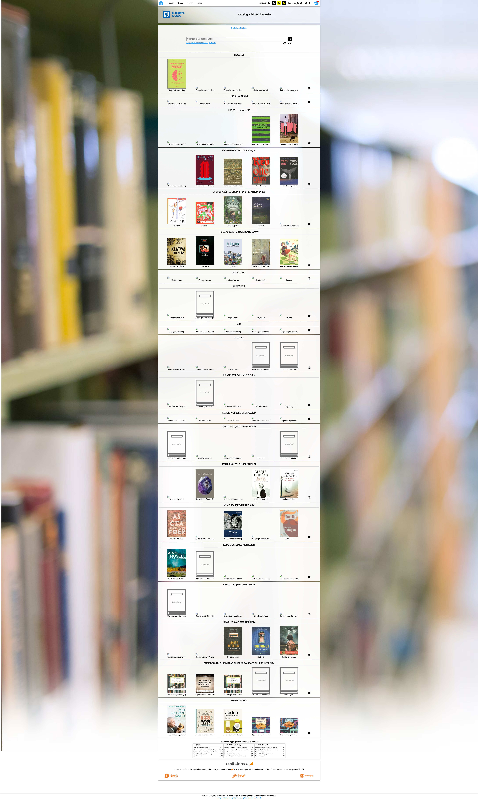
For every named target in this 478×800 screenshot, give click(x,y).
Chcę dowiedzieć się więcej (227, 798)
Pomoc (190, 3)
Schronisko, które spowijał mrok (264, 754)
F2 (308, 3)
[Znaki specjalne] (290, 43)
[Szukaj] (290, 39)
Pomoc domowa (260, 756)
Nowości (170, 3)
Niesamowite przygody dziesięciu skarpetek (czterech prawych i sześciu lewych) (216, 751)
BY (283, 3)
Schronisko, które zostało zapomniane (235, 756)
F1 (302, 3)
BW (273, 3)
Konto (199, 3)
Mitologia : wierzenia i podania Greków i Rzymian (207, 749)
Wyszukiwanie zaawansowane (197, 43)
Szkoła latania (198, 756)
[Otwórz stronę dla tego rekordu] (177, 74)
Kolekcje (212, 43)
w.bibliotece (227, 769)
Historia (180, 3)
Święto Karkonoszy (260, 751)
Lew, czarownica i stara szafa (202, 747)
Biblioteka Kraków (239, 28)
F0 (298, 3)
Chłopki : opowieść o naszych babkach (235, 747)
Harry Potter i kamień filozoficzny (203, 754)
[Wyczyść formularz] (285, 43)
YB (278, 3)
